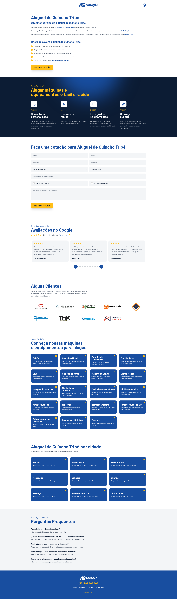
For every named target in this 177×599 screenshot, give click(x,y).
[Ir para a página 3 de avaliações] (84, 266)
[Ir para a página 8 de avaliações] (92, 266)
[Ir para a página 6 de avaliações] (89, 266)
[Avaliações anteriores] (76, 267)
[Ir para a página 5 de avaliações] (87, 266)
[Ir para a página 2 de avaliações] (82, 266)
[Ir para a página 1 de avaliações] (80, 266)
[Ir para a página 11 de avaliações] (97, 266)
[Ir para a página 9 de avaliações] (94, 266)
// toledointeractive (88, 592)
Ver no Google (63, 235)
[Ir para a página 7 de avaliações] (90, 266)
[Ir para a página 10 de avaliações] (95, 266)
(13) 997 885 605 (88, 583)
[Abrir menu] (33, 5)
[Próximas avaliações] (101, 267)
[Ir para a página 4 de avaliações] (85, 266)
